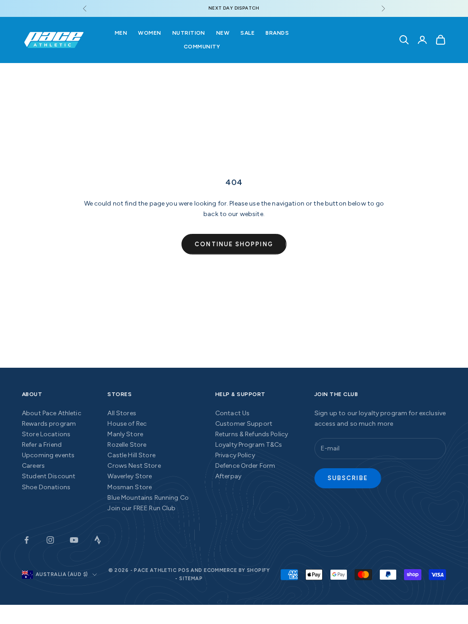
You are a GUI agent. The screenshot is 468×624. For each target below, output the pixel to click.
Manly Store (125, 434)
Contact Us (232, 413)
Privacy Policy (235, 455)
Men (121, 33)
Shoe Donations (46, 487)
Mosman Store (129, 487)
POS (183, 570)
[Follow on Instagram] (50, 540)
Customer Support (243, 424)
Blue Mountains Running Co (148, 498)
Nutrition (188, 33)
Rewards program (49, 424)
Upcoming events (48, 455)
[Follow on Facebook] (26, 540)
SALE (247, 33)
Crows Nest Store (133, 466)
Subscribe (348, 478)
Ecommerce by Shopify (237, 570)
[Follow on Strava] (97, 540)
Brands (277, 33)
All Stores (121, 413)
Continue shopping (234, 244)
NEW (222, 33)
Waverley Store (129, 476)
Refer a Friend (42, 445)
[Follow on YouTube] (74, 540)
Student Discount (48, 476)
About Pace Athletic (51, 413)
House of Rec (127, 424)
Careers (33, 466)
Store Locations (46, 434)
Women (149, 33)
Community (202, 46)
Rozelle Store (126, 445)
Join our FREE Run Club (141, 508)
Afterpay (228, 476)
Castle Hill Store (131, 455)
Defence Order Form (245, 466)
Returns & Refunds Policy (251, 434)
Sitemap (190, 579)
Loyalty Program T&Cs (248, 445)
